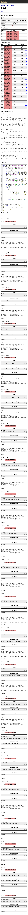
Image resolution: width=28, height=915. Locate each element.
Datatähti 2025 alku (7, 5)
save (26, 227)
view (24, 227)
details (26, 47)
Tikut (13, 17)
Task (2, 11)
